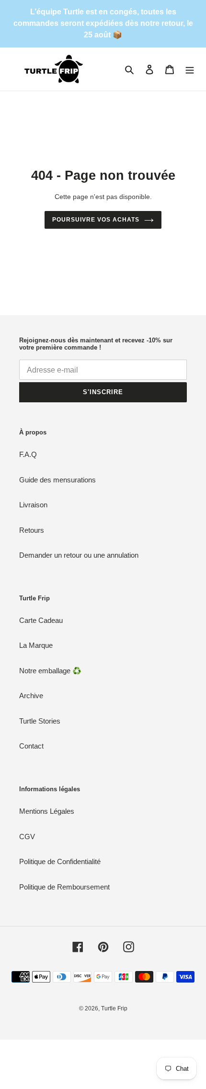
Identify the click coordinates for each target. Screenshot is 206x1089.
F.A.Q (28, 454)
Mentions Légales (46, 811)
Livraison (33, 505)
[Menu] (190, 69)
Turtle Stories (39, 721)
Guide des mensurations (57, 480)
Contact (31, 746)
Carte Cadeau (41, 620)
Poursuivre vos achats (95, 219)
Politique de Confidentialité (60, 861)
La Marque (36, 645)
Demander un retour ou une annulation (78, 555)
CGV (27, 836)
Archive (31, 695)
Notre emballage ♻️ (50, 671)
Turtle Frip (114, 1008)
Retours (31, 530)
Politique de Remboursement (64, 887)
